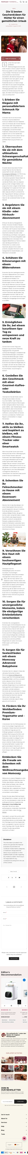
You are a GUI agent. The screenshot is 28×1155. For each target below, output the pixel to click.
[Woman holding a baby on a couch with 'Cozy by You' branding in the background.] (7, 1068)
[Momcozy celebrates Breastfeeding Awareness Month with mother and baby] (20, 1077)
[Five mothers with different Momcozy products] (7, 1077)
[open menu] (26, 2)
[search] (21, 2)
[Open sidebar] (2, 579)
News (14, 8)
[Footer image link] (7, 1060)
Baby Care (13, 871)
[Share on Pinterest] (15, 877)
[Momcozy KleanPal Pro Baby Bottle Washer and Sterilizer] (11, 992)
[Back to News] (14, 887)
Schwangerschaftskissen (9, 174)
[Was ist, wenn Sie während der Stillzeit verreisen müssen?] (6, 887)
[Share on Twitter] (12, 877)
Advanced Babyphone (15, 675)
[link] (23, 2)
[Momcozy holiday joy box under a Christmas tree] (20, 1068)
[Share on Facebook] (8, 877)
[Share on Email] (19, 877)
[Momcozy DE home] (10, 2)
